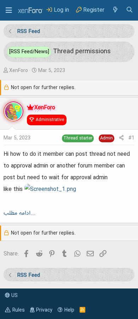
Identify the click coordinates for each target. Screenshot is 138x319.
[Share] (121, 138)
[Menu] (8, 10)
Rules (18, 310)
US (14, 295)
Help (69, 310)
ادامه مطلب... (20, 213)
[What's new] (115, 10)
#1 (131, 138)
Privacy (44, 310)
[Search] (129, 10)
